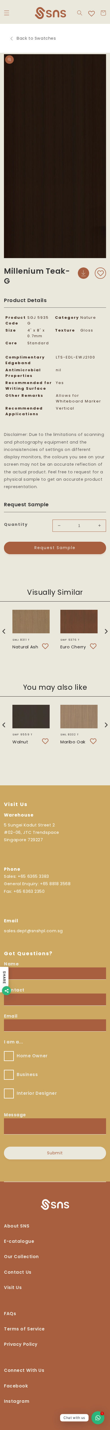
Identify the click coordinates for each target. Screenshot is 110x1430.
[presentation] (4, 631)
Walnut (20, 742)
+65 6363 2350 (29, 891)
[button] (7, 13)
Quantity (16, 524)
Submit (55, 1153)
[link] (24, 1372)
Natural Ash (25, 647)
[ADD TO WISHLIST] (100, 273)
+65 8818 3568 (55, 884)
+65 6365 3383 (33, 876)
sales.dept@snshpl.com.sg (33, 931)
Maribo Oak (72, 742)
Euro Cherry (73, 647)
